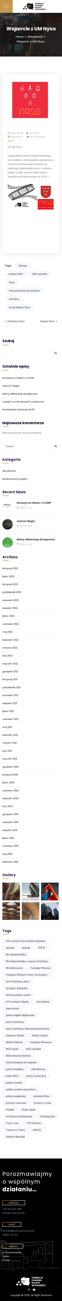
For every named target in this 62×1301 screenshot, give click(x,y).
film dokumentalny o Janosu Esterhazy (27, 961)
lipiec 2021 (8, 711)
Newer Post (47, 321)
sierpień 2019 (9, 830)
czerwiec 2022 (10, 624)
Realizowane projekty (15, 479)
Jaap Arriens (12, 1008)
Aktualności (35, 36)
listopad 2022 (10, 584)
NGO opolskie (39, 273)
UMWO (37, 1129)
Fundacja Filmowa (41, 967)
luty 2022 (7, 655)
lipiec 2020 (8, 782)
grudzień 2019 (10, 814)
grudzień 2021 (10, 671)
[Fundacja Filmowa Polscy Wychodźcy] (37, 6)
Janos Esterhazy (15, 1021)
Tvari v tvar (12, 1123)
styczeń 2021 (9, 758)
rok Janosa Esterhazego (19, 1116)
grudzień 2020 (10, 766)
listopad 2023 (10, 568)
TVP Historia (33, 1123)
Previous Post (16, 321)
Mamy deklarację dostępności (20, 393)
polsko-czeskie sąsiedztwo (21, 1089)
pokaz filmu (12, 1075)
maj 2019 (7, 854)
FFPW (36, 133)
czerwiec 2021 (10, 719)
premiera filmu (41, 1096)
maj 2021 (7, 727)
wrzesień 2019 (10, 822)
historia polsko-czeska (18, 994)
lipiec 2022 (8, 616)
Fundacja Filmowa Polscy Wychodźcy (26, 974)
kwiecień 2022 (10, 640)
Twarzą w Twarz (15, 1129)
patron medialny (15, 1069)
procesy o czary (42, 1102)
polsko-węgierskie (16, 1096)
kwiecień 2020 (10, 798)
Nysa (12, 282)
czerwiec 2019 (10, 846)
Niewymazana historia (18, 1055)
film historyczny (14, 967)
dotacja (23, 265)
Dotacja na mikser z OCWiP (18, 378)
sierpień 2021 (9, 703)
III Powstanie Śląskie (17, 1001)
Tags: (8, 265)
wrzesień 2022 (10, 600)
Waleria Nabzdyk (15, 1136)
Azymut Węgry (11, 385)
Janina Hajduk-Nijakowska (20, 1015)
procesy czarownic (16, 1102)
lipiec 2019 (8, 838)
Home (20, 36)
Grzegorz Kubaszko (17, 988)
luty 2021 (7, 750)
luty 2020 (7, 806)
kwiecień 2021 (10, 735)
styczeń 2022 (10, 663)
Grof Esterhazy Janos (17, 981)
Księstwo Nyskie (15, 1035)
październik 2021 (11, 687)
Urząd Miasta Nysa (19, 307)
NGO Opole (12, 1048)
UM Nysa (14, 299)
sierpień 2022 (10, 608)
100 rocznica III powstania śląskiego (25, 941)
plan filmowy (38, 1069)
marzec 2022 (9, 647)
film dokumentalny (16, 954)
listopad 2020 (10, 774)
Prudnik (10, 1109)
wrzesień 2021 (10, 695)
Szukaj (8, 340)
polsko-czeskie (14, 1082)
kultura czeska (40, 1035)
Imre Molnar (43, 1001)
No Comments (37, 136)
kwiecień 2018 (10, 861)
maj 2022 (7, 631)
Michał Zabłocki (14, 1042)
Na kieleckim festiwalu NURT (18, 409)
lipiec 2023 (8, 576)
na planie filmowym (41, 1042)
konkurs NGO (16, 273)
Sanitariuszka (47, 1116)
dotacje (26, 947)
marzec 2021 (9, 742)
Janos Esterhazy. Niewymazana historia (27, 1028)
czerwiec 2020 (10, 790)
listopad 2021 (9, 679)
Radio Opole (28, 1109)
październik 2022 (11, 592)
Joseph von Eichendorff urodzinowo (23, 401)
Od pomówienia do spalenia (24, 290)
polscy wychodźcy (36, 1075)
